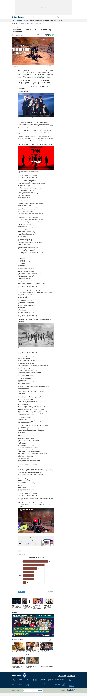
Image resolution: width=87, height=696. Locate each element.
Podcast (58, 20)
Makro (20, 680)
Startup (27, 683)
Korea (22, 23)
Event (70, 685)
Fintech (27, 681)
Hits (20, 23)
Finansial (18, 20)
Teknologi (28, 685)
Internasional (14, 683)
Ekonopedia (25, 20)
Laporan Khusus (57, 684)
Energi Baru (42, 680)
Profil (34, 681)
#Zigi (19, 551)
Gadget (27, 684)
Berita (14, 20)
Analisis (49, 681)
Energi (13, 684)
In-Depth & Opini (45, 20)
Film (25, 23)
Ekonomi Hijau (31, 20)
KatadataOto (71, 686)
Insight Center (72, 682)
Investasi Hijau (43, 683)
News (63, 680)
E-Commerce (28, 680)
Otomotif (51, 20)
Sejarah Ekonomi (36, 680)
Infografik (49, 680)
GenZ (32, 23)
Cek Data (49, 683)
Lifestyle (28, 23)
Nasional (13, 680)
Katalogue (64, 683)
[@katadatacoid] (74, 690)
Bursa (20, 683)
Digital (21, 20)
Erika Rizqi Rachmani (21, 34)
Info (61, 20)
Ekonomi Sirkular (43, 681)
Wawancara (57, 683)
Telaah (56, 680)
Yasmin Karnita (24, 548)
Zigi (14, 27)
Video (55, 20)
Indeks (70, 680)
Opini (56, 681)
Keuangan (36, 23)
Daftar (40, 690)
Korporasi (20, 684)
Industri (13, 681)
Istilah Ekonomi (35, 683)
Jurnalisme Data (38, 20)
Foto (63, 684)
